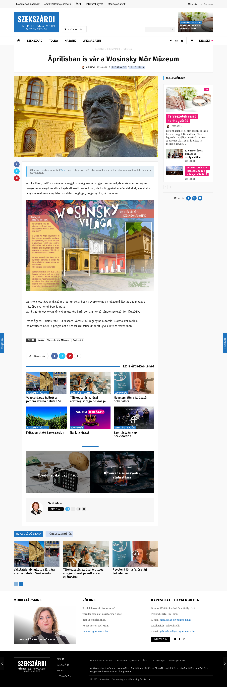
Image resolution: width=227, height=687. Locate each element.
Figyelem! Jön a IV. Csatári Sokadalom (131, 399)
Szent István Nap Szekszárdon (125, 434)
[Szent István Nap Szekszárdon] (134, 418)
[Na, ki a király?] (90, 418)
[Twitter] (62, 356)
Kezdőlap (99, 49)
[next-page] (21, 584)
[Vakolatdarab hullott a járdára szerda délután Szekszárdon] (46, 383)
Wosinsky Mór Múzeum (58, 340)
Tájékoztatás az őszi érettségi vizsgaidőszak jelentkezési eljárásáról (83, 573)
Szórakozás (121, 393)
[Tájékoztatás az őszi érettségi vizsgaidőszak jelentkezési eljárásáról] (90, 383)
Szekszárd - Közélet (37, 393)
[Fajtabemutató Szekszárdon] (46, 418)
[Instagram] (176, 41)
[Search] (172, 29)
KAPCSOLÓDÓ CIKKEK (28, 533)
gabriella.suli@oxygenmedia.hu (177, 631)
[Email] (67, 509)
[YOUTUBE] (175, 639)
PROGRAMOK (113, 49)
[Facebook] (170, 41)
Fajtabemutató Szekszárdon (45, 432)
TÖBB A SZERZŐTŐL (60, 533)
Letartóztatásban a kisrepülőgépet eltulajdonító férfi (198, 171)
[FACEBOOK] (179, 639)
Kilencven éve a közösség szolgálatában (194, 154)
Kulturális (137, 67)
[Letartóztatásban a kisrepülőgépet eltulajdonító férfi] (174, 170)
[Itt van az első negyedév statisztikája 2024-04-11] (225, 663)
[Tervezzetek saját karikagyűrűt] (188, 99)
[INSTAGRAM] (184, 639)
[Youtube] (182, 41)
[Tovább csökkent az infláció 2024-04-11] (2, 663)
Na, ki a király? (79, 432)
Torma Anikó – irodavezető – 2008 (36, 639)
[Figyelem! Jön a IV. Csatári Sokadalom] (134, 383)
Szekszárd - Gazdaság (191, 22)
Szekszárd (78, 340)
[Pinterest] (69, 356)
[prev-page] (16, 584)
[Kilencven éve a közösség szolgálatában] (174, 153)
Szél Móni (55, 503)
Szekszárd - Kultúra (125, 428)
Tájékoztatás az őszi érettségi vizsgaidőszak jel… (89, 399)
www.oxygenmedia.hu (95, 631)
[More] (77, 356)
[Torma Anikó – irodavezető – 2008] (45, 625)
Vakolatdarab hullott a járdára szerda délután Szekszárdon (34, 571)
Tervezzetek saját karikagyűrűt (190, 27)
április (41, 340)
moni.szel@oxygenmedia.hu (175, 619)
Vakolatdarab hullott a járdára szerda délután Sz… (44, 399)
